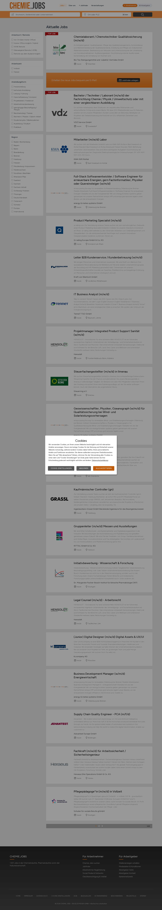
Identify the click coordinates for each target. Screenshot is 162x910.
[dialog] (81, 455)
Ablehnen (83, 468)
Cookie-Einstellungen (61, 468)
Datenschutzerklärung (100, 460)
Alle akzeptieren (104, 468)
